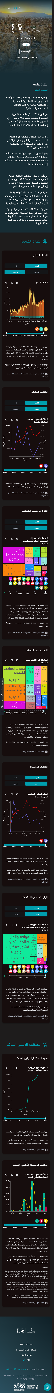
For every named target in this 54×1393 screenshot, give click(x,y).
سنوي (37, 272)
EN (20, 8)
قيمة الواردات (17, 879)
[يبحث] (10, 8)
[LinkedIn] (2, 690)
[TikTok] (2, 706)
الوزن (15, 265)
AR (15, 8)
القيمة (37, 265)
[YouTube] (2, 712)
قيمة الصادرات (17, 373)
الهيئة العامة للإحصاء (29, 751)
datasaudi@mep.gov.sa (16, 1368)
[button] (2, 696)
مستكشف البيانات (26, 1343)
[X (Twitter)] (2, 695)
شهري (15, 272)
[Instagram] (2, 701)
